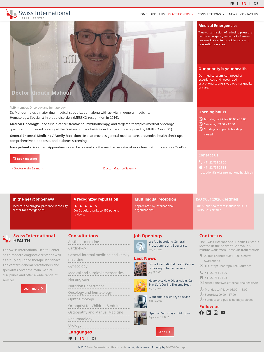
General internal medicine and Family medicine (98, 257)
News (233, 14)
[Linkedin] (209, 312)
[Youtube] (223, 312)
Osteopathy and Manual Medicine (95, 312)
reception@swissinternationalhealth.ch (226, 172)
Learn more (32, 288)
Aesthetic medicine (83, 241)
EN (244, 3)
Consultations (209, 14)
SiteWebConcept (176, 347)
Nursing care (78, 279)
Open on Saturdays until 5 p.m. (170, 313)
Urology (74, 325)
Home (142, 14)
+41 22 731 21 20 (215, 162)
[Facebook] (201, 312)
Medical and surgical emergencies (96, 272)
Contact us (249, 14)
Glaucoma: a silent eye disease (169, 297)
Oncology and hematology (90, 292)
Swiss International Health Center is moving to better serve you (171, 266)
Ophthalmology (81, 299)
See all (163, 332)
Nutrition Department (86, 285)
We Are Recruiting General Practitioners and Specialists (168, 243)
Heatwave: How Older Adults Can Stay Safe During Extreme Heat (171, 283)
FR (232, 3)
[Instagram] (216, 312)
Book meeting (26, 159)
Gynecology (77, 266)
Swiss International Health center (107, 347)
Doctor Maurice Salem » (119, 168)
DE (256, 3)
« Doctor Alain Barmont (27, 168)
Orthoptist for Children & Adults (94, 305)
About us (157, 14)
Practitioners (179, 14)
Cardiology (77, 248)
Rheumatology (80, 318)
